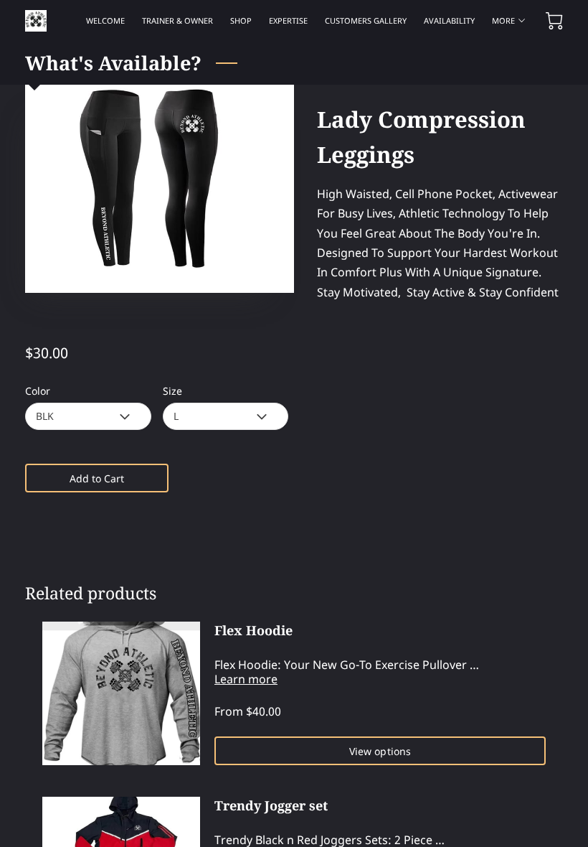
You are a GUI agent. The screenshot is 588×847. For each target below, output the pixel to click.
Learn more (246, 679)
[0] (554, 20)
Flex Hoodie (253, 630)
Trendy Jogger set (271, 805)
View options (380, 751)
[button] (88, 416)
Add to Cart (97, 478)
